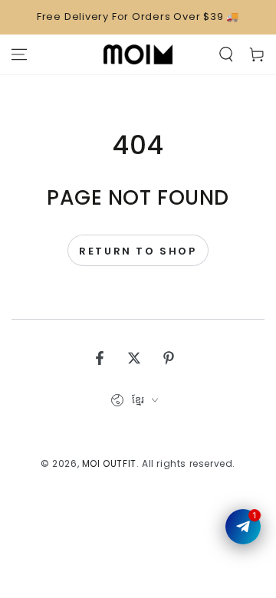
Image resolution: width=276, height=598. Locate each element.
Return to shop (137, 251)
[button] (226, 54)
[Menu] (19, 54)
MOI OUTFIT (109, 463)
